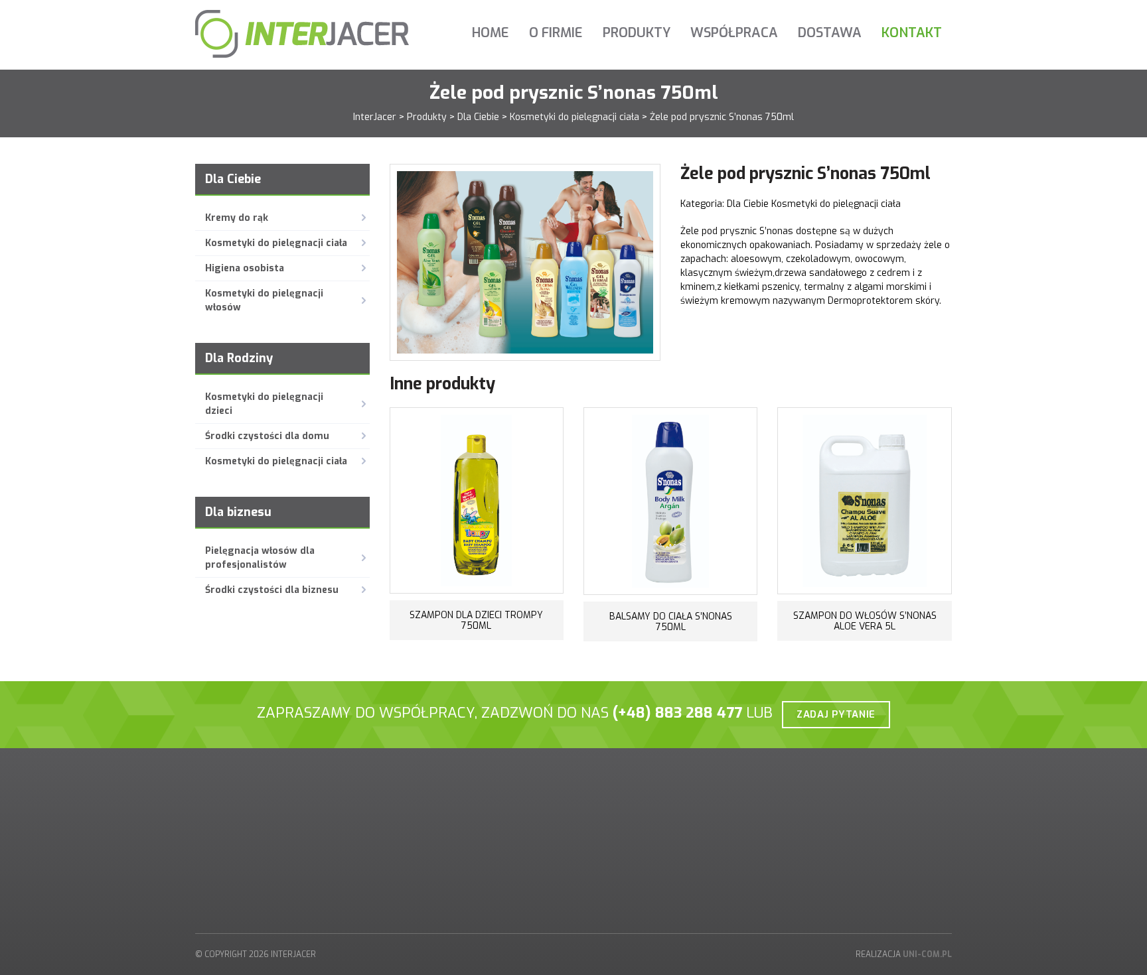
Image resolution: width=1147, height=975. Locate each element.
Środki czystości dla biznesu (272, 590)
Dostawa (830, 33)
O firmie (556, 33)
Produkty (636, 33)
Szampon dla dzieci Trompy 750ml (476, 620)
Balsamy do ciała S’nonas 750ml (670, 621)
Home (490, 33)
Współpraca (734, 33)
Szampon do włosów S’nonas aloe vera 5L (865, 621)
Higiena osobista (244, 268)
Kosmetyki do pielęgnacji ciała (276, 243)
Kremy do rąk (236, 218)
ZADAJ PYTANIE (836, 714)
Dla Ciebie (749, 204)
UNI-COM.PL (927, 954)
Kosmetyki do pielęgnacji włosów (264, 300)
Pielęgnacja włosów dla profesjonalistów (260, 558)
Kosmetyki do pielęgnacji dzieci (264, 404)
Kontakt (911, 33)
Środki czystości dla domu (267, 436)
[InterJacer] (302, 33)
